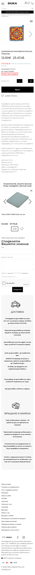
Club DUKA (4, 507)
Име (2, 247)
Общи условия (6, 484)
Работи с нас (5, 513)
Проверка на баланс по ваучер (11, 524)
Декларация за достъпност (10, 530)
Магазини (4, 510)
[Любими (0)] (28, 3)
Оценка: (3, 273)
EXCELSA (12, 69)
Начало (3, 15)
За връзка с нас (6, 504)
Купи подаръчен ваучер (9, 521)
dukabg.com (6, 569)
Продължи (17, 289)
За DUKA (4, 498)
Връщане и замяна (7, 515)
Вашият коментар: (7, 257)
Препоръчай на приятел (9, 527)
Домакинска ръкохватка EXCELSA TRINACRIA (15, 15)
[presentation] (4, 201)
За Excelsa (4, 501)
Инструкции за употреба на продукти (13, 518)
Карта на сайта (6, 496)
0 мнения (14, 63)
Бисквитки (4, 493)
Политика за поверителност (10, 487)
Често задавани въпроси (9, 490)
